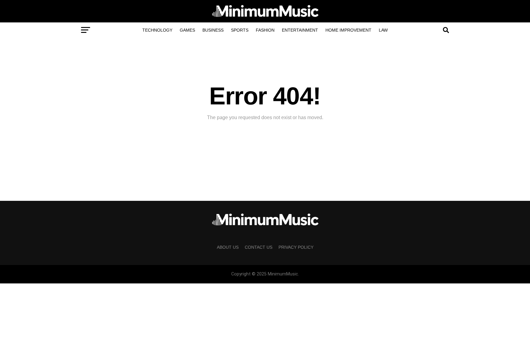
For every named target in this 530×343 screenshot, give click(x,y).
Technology (157, 30)
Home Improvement (348, 30)
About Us (228, 247)
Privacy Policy (295, 247)
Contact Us (258, 247)
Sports (239, 30)
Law (383, 30)
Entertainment (300, 30)
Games (187, 30)
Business (213, 30)
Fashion (265, 30)
